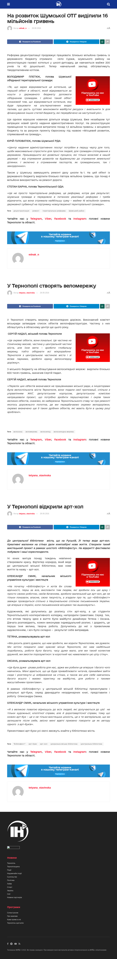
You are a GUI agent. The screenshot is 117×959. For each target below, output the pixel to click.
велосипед (46, 432)
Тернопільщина (13, 867)
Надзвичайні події (14, 873)
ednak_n (23, 28)
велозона (18, 432)
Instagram (79, 218)
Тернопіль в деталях (15, 923)
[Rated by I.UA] (13, 848)
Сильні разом (12, 913)
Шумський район (76, 211)
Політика (10, 880)
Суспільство (12, 877)
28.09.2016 (36, 28)
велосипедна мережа (64, 432)
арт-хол (43, 744)
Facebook (60, 218)
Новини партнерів (14, 897)
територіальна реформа (54, 211)
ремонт (36, 211)
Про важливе (12, 916)
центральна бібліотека (91, 744)
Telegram (36, 218)
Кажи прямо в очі (14, 920)
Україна (10, 891)
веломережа (31, 432)
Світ (9, 894)
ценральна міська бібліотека (64, 744)
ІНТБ (18, 950)
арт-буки (33, 744)
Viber (48, 218)
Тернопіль (11, 863)
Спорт (9, 887)
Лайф (9, 884)
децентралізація (21, 211)
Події (9, 870)
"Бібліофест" (19, 744)
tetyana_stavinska (27, 293)
